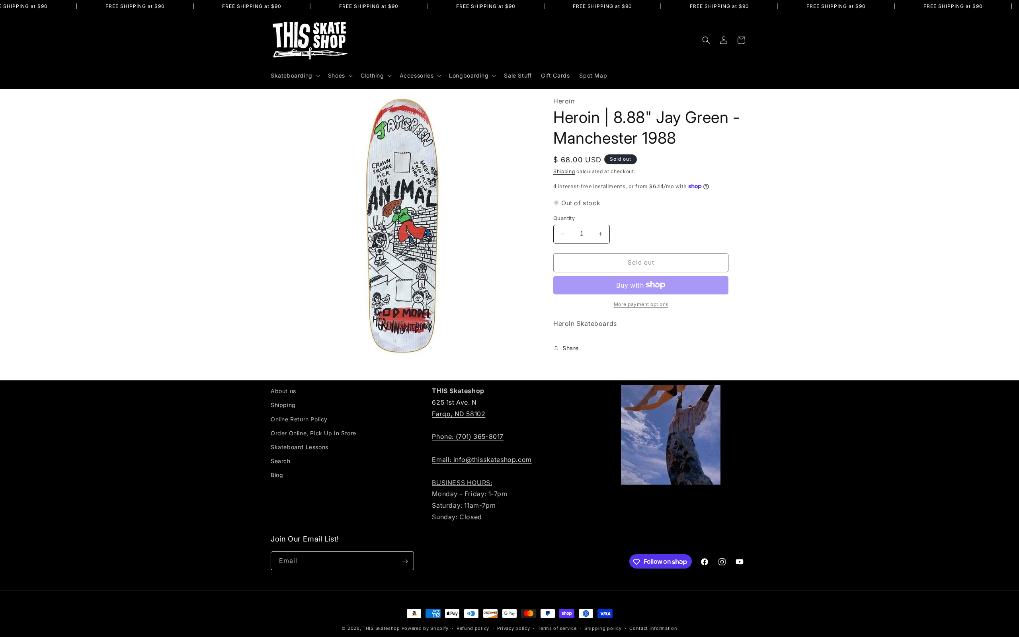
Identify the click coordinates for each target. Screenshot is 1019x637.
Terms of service (557, 628)
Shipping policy (603, 628)
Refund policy (473, 628)
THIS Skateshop (381, 628)
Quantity (564, 218)
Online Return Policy (299, 418)
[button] (294, 75)
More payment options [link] (641, 304)
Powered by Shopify (425, 628)
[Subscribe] (405, 561)
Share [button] (570, 348)
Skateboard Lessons (299, 446)
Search (281, 461)
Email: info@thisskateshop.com (481, 459)
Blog (277, 474)
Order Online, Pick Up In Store (313, 432)
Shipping (564, 171)
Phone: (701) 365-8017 (468, 436)
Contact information (653, 628)
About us (283, 391)
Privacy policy (513, 628)
